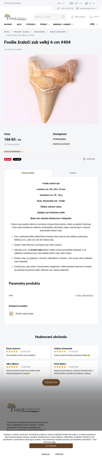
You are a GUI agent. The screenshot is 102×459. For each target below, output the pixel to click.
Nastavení (45, 454)
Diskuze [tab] (73, 173)
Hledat (63, 17)
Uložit (9, 159)
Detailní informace (12, 151)
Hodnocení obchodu (51, 337)
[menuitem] (9, 24)
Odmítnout (59, 454)
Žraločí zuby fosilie (24, 313)
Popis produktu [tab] (28, 173)
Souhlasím (52, 446)
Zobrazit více (51, 382)
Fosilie (78, 295)
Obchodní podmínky (12, 3)
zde (54, 442)
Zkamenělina (87, 295)
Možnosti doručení (61, 144)
